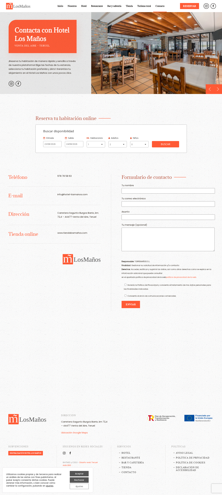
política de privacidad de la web (181, 277)
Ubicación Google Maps (74, 432)
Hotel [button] (84, 6)
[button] (210, 89)
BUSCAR (165, 144)
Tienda (129, 6)
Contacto (159, 6)
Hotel (126, 453)
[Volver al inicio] (18, 6)
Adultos (114, 137)
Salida (71, 137)
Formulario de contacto (147, 177)
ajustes (49, 486)
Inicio (60, 6)
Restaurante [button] (97, 6)
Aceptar (79, 473)
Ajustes (79, 486)
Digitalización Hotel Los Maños (25, 453)
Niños (135, 137)
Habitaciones (96, 137)
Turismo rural (144, 6)
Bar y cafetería (114, 6)
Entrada (50, 137)
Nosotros (72, 6)
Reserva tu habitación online (66, 118)
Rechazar (79, 480)
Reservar (189, 6)
